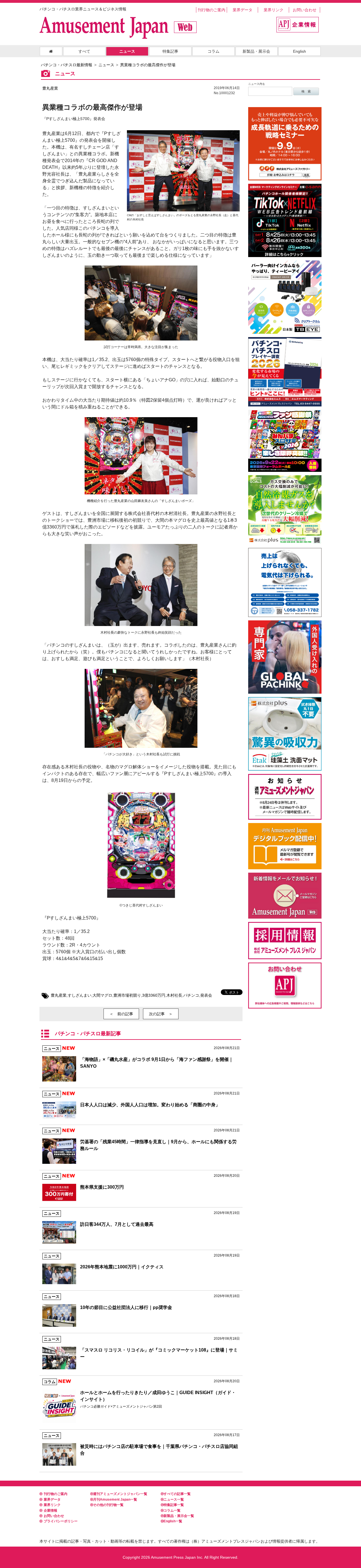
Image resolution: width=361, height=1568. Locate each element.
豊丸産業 (50, 88)
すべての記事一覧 (177, 1494)
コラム (213, 51)
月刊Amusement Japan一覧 (115, 1499)
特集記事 (170, 51)
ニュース (127, 51)
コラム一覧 (172, 1510)
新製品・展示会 (256, 51)
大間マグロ (102, 995)
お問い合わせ (304, 10)
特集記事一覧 (174, 1505)
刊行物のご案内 (211, 10)
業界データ (242, 10)
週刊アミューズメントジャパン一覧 (120, 1494)
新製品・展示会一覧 (179, 1516)
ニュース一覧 (174, 1499)
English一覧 (173, 1521)
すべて (84, 51)
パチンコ (191, 995)
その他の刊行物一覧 (108, 1505)
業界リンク (273, 10)
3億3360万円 (153, 995)
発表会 (206, 995)
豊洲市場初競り (127, 995)
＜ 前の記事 (121, 1014)
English (299, 51)
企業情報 (50, 1510)
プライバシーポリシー (61, 1521)
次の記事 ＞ (161, 1014)
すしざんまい (79, 995)
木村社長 (174, 995)
